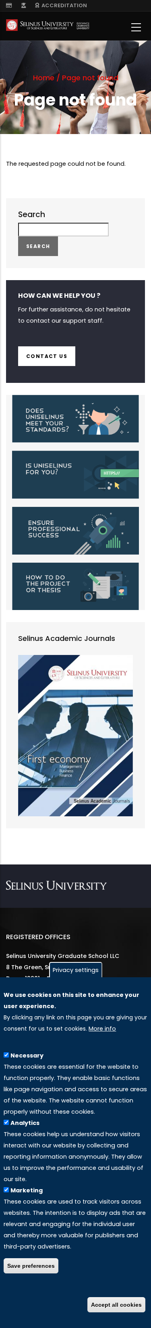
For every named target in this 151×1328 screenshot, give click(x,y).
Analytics (24, 1123)
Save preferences (31, 1266)
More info (102, 1029)
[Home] (47, 27)
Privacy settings (76, 970)
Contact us (46, 356)
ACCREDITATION (63, 5)
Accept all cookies (116, 1305)
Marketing (26, 1190)
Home (43, 78)
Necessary (26, 1055)
